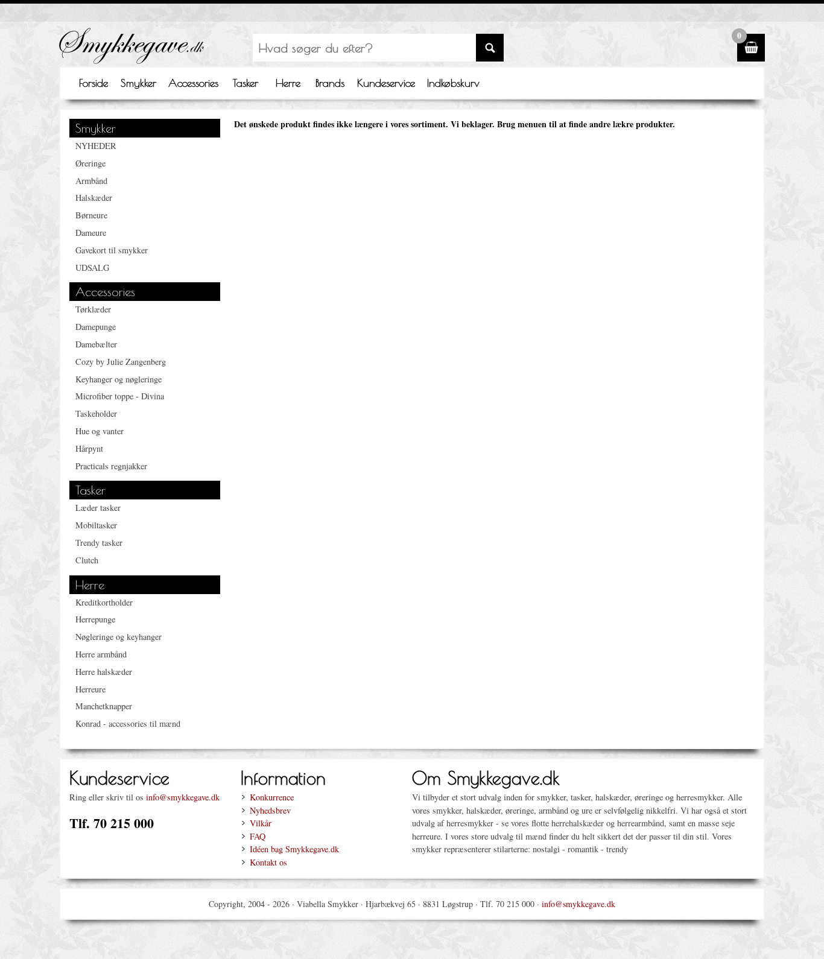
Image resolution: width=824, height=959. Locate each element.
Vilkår (260, 823)
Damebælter (96, 344)
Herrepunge (95, 619)
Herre (288, 83)
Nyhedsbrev (270, 810)
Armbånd (91, 180)
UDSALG (92, 267)
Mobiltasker (96, 525)
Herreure (90, 689)
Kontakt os (268, 862)
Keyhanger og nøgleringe (118, 379)
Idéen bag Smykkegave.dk (294, 849)
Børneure (91, 215)
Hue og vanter (99, 431)
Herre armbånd (101, 654)
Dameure (90, 232)
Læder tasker (98, 507)
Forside (93, 83)
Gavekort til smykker (111, 250)
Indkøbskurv (453, 83)
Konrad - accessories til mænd (127, 723)
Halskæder (93, 197)
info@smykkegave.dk (183, 797)
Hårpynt (89, 448)
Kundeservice (386, 83)
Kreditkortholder (104, 602)
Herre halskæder (103, 671)
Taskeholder (96, 413)
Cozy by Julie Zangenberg (120, 361)
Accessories (193, 83)
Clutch (86, 560)
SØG (490, 48)
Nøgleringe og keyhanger (118, 636)
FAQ (257, 836)
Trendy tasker (98, 542)
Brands (329, 83)
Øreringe (90, 163)
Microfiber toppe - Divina (119, 396)
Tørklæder (93, 309)
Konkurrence (272, 797)
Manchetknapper (103, 706)
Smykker (138, 83)
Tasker (245, 83)
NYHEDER (95, 145)
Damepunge (95, 326)
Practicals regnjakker (111, 466)
